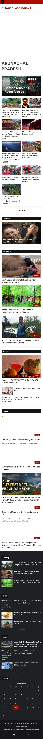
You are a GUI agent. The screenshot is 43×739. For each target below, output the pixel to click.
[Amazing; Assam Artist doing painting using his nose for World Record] (7, 565)
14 (27, 699)
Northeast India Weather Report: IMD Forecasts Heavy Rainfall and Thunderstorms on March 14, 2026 (11, 158)
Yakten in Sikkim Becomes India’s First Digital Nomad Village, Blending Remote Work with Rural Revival (21, 499)
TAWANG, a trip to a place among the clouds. (21, 440)
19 (15, 703)
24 (4, 707)
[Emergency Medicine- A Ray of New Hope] (7, 391)
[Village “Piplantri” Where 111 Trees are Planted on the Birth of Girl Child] (7, 583)
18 (10, 703)
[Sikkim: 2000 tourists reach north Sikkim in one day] (7, 665)
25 (10, 707)
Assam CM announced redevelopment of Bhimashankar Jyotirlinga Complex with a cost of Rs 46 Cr (21, 545)
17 (4, 703)
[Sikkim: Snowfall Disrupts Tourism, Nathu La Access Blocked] (7, 655)
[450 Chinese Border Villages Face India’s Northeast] (31, 146)
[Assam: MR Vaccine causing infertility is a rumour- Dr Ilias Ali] (7, 605)
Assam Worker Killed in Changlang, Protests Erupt (10, 179)
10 (4, 699)
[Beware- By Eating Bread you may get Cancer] (7, 400)
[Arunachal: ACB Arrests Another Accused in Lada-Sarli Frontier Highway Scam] (11, 124)
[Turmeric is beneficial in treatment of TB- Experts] (7, 615)
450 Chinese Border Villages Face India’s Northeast (29, 156)
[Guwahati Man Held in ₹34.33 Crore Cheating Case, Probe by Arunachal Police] (31, 103)
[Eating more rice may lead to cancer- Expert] (7, 624)
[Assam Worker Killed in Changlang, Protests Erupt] (11, 170)
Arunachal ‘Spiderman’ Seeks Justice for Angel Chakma (31, 179)
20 (21, 703)
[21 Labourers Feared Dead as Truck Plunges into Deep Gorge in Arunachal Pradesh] (11, 189)
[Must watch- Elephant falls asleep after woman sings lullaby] (7, 574)
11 (10, 699)
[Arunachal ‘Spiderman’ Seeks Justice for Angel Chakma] (31, 170)
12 (15, 699)
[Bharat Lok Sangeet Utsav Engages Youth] (31, 124)
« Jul (3, 715)
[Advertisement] (21, 34)
